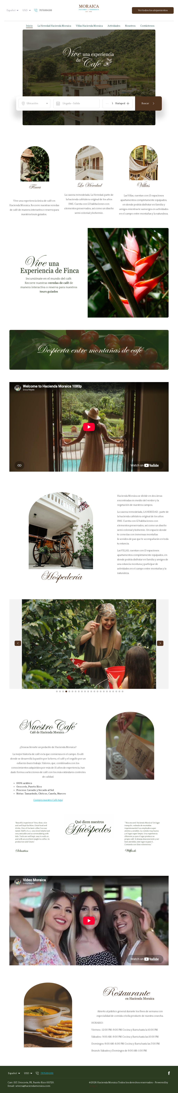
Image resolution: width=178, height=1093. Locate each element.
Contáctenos (147, 26)
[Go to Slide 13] (94, 691)
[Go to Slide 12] (91, 691)
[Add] (128, 103)
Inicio (29, 26)
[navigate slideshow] (18, 643)
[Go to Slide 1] (57, 691)
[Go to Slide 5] (69, 691)
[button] (6, 25)
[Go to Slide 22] (122, 691)
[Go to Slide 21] (119, 691)
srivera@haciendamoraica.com (32, 1086)
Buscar (145, 103)
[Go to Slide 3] (63, 691)
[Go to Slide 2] (60, 691)
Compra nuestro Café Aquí (48, 800)
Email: (11, 1086)
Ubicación (37, 103)
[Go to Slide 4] (66, 691)
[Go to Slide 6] (72, 691)
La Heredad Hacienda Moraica (54, 26)
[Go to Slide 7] (75, 691)
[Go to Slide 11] (88, 691)
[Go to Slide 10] (85, 691)
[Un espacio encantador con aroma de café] (89, 10)
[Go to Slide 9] (82, 691)
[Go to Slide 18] (110, 691)
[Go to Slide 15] (101, 691)
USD (25, 10)
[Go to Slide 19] (113, 691)
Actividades (114, 26)
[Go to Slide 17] (107, 691)
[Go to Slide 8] (79, 691)
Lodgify (94, 1086)
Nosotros (130, 26)
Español (11, 10)
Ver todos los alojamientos (153, 10)
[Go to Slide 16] (104, 691)
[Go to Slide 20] (116, 691)
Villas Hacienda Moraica (89, 26)
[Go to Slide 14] (97, 691)
